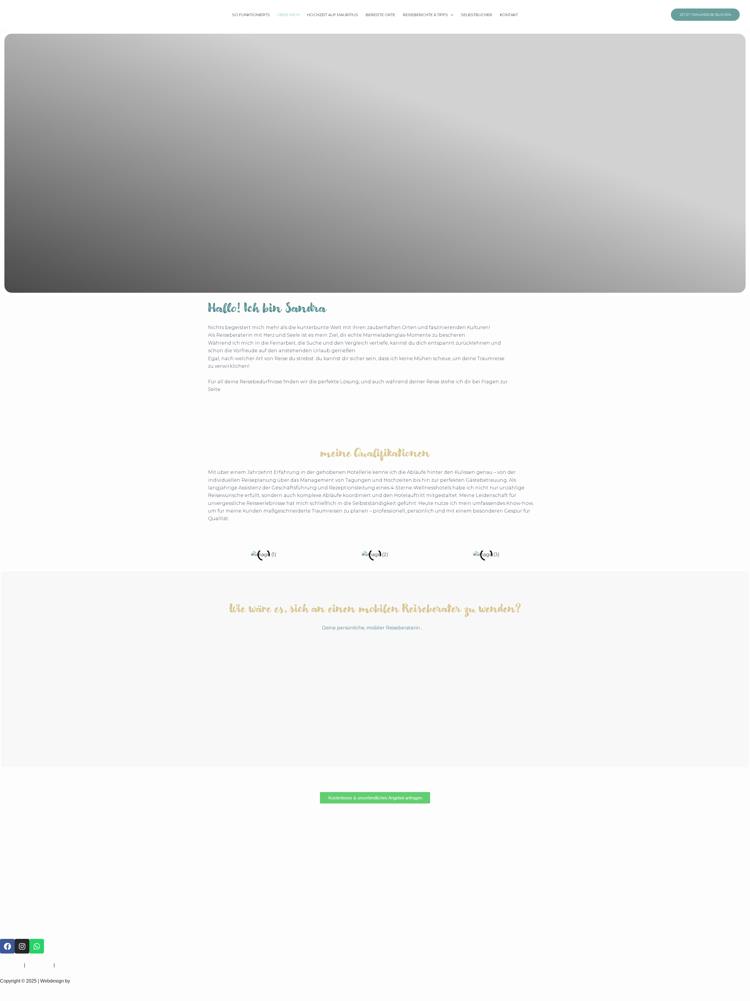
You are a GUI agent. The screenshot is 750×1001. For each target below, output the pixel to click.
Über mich (288, 14)
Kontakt (509, 14)
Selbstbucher (476, 14)
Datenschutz (39, 965)
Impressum (11, 965)
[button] (450, 14)
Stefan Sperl (84, 980)
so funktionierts (251, 14)
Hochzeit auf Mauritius (332, 14)
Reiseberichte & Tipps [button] (425, 14)
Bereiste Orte (380, 14)
